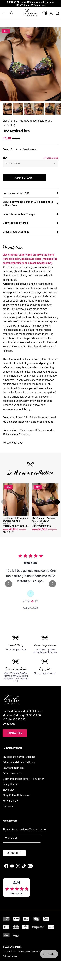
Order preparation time (16, 231)
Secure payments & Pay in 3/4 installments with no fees (28, 203)
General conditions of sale (31, 951)
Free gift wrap (10, 784)
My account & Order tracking (19, 756)
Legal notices (9, 951)
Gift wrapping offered (15, 222)
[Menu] (3, 13)
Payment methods (13, 767)
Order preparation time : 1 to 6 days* (23, 778)
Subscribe (14, 853)
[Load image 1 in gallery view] (30, 64)
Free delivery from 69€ (16, 193)
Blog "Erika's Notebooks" (16, 795)
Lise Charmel (10, 120)
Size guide (52, 157)
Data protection (10, 956)
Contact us (9, 723)
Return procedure (12, 773)
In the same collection (30, 472)
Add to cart (24, 177)
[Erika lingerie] (31, 12)
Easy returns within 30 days (19, 214)
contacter (14, 733)
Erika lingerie (15, 947)
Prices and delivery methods (19, 762)
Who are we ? (10, 800)
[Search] (13, 13)
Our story (8, 806)
